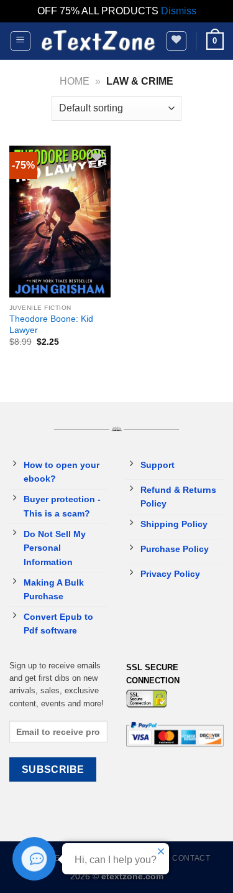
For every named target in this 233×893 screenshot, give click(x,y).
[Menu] (21, 41)
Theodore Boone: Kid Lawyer (51, 324)
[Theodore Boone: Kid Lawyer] (60, 222)
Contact (191, 858)
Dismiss (178, 11)
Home (74, 81)
